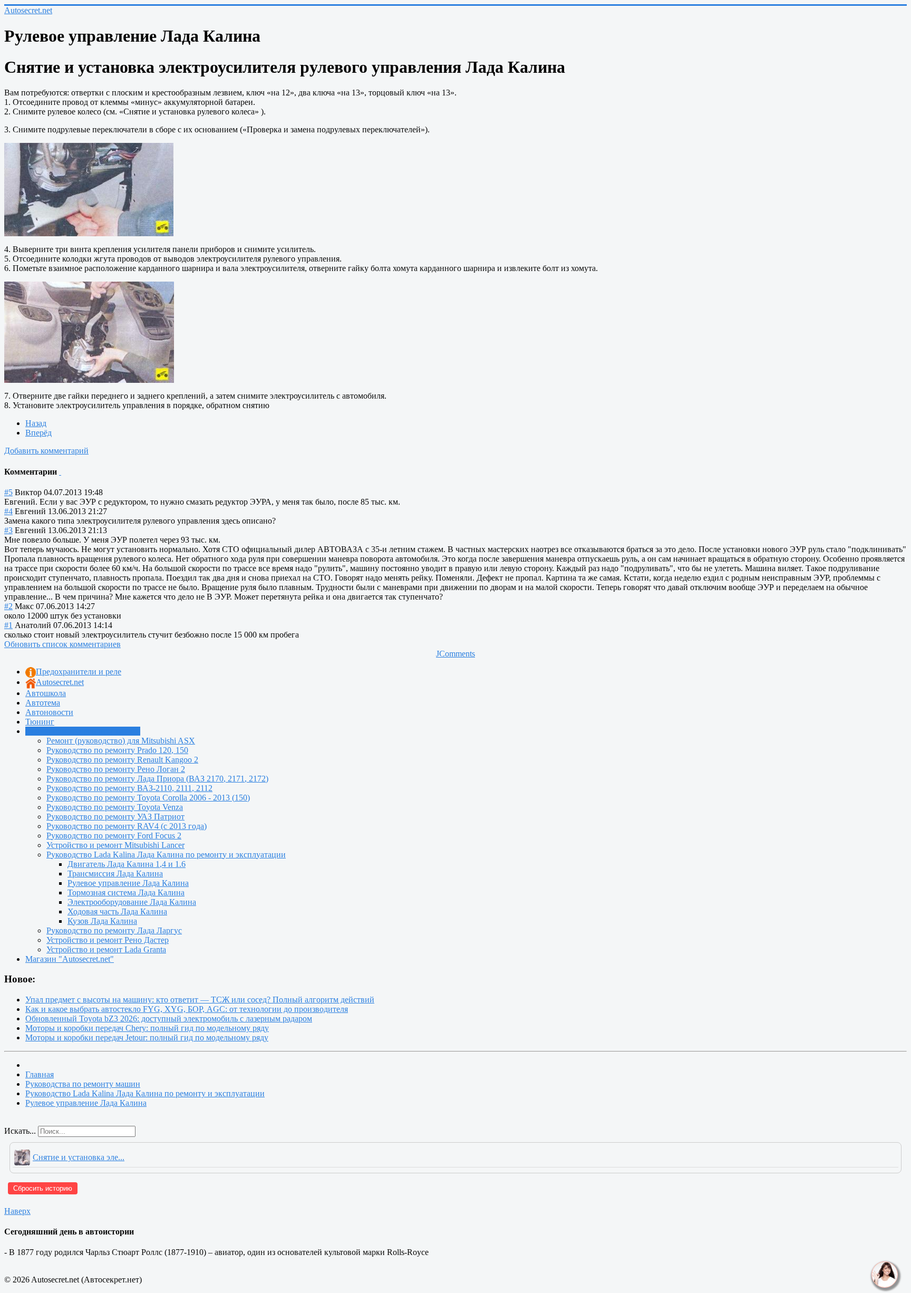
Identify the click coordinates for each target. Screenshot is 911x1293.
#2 (8, 606)
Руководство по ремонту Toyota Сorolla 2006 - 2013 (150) (148, 797)
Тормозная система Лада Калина (126, 892)
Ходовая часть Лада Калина (117, 911)
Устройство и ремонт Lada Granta (106, 949)
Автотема (42, 702)
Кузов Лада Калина (102, 920)
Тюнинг (39, 721)
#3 (8, 530)
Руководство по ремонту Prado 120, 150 (117, 750)
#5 (8, 492)
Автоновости (49, 712)
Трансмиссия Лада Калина (115, 873)
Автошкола (45, 693)
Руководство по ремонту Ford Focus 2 (113, 835)
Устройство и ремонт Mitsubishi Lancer (115, 845)
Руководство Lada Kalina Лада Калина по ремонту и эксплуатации (166, 854)
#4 (8, 511)
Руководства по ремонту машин (82, 731)
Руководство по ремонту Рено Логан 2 (115, 769)
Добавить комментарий (46, 450)
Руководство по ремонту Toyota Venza (114, 807)
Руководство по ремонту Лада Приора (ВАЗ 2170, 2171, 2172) (157, 778)
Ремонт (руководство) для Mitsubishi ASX (120, 740)
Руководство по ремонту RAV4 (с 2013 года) (126, 826)
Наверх (17, 1211)
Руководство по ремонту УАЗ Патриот (115, 816)
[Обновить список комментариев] (60, 471)
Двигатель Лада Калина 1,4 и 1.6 (126, 864)
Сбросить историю (42, 1188)
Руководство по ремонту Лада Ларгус (114, 930)
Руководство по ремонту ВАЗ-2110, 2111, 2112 (129, 788)
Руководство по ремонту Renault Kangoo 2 (122, 759)
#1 (8, 625)
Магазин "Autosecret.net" (69, 958)
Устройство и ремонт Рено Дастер (107, 939)
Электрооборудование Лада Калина (131, 902)
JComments (455, 653)
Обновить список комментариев (62, 644)
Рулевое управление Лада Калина (128, 883)
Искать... (20, 1130)
